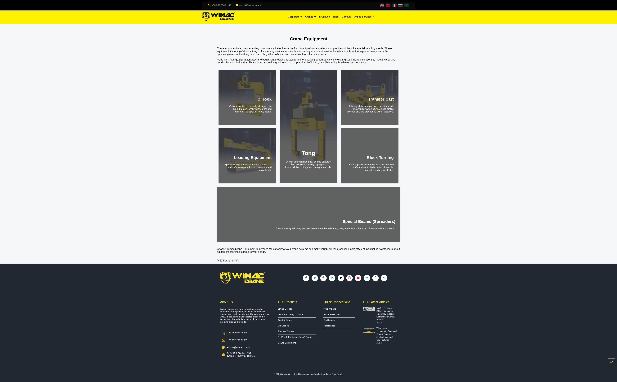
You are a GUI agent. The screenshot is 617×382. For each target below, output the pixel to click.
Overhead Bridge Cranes (290, 314)
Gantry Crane (285, 320)
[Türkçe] (388, 5)
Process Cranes (286, 331)
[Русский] (400, 5)
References (329, 326)
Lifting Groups (285, 309)
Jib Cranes (283, 326)
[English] (382, 5)
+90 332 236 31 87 (221, 5)
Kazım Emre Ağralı (334, 374)
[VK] (384, 278)
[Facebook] (306, 278)
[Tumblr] (375, 278)
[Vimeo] (341, 278)
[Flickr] (367, 278)
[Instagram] (349, 278)
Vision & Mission (331, 314)
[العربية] (406, 5)
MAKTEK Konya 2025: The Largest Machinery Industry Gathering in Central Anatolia (385, 314)
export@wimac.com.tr (250, 5)
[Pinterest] (323, 278)
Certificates (329, 320)
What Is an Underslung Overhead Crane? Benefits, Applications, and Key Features (386, 334)
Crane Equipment (287, 343)
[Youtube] (358, 278)
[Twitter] (315, 278)
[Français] (394, 5)
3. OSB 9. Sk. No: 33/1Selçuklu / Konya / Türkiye (241, 354)
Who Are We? (330, 309)
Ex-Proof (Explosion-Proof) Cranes (295, 337)
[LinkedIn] (332, 278)
